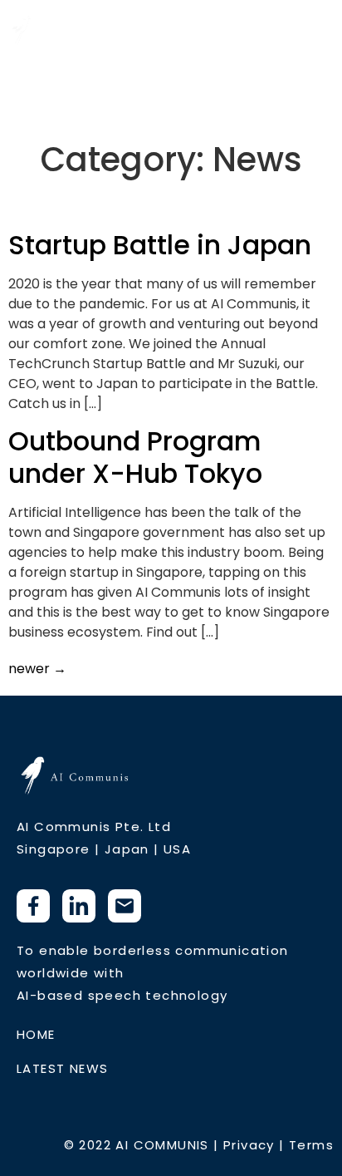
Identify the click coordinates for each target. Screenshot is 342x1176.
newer (37, 668)
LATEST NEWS (62, 1068)
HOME (36, 1034)
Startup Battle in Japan (159, 244)
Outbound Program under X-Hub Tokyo (135, 456)
